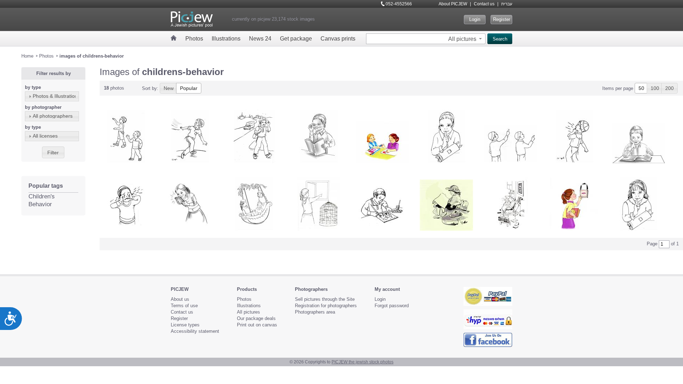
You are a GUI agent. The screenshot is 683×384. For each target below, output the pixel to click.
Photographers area (315, 312)
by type (33, 87)
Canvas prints (338, 39)
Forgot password (392, 305)
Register (501, 19)
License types (185, 324)
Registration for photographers (326, 305)
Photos (194, 39)
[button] (466, 38)
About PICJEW (453, 3)
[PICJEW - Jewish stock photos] (192, 19)
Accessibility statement (195, 331)
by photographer (43, 107)
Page (652, 243)
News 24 (260, 39)
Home (27, 56)
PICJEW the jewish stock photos (362, 361)
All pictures (248, 312)
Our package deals (256, 318)
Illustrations (226, 39)
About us (180, 299)
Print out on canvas (257, 324)
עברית (506, 3)
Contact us (484, 3)
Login (474, 19)
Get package (296, 39)
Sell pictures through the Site (325, 299)
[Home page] (174, 38)
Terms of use (184, 305)
